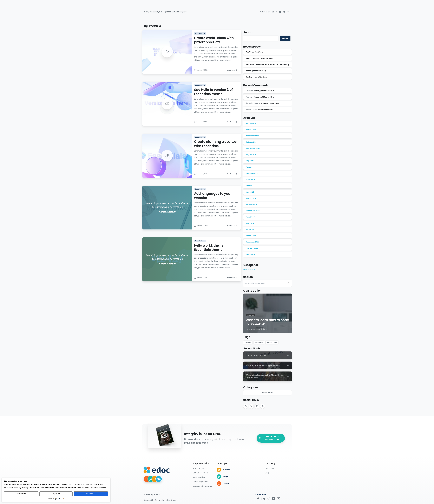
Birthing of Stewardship (256, 71)
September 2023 (253, 211)
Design (248, 342)
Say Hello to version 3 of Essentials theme (213, 91)
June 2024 (250, 186)
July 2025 (250, 161)
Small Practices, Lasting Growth (259, 58)
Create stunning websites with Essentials (215, 143)
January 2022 (251, 254)
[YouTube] (280, 12)
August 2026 (251, 123)
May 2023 (250, 223)
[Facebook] (273, 12)
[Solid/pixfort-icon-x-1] (278, 498)
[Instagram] (288, 12)
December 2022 (252, 242)
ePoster (226, 470)
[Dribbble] (262, 406)
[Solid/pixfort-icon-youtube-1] (273, 498)
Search (248, 32)
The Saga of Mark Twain (269, 103)
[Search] (288, 283)
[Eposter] (154, 479)
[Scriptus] (158, 479)
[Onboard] (147, 479)
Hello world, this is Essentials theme (208, 247)
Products (259, 342)
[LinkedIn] (284, 12)
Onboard (226, 483)
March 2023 (251, 236)
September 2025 (253, 148)
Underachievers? (265, 109)
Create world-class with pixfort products (214, 40)
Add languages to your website (213, 195)
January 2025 (251, 173)
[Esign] (150, 479)
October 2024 (252, 179)
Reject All (56, 493)
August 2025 (251, 154)
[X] (276, 12)
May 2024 (250, 192)
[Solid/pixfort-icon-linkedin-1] (263, 498)
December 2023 (252, 204)
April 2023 (250, 229)
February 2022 (252, 248)
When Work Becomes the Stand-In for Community (267, 64)
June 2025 (250, 167)
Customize (21, 493)
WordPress (272, 342)
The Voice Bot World (254, 52)
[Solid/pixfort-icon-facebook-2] (258, 498)
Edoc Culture (249, 269)
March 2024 (251, 198)
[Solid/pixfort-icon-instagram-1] (268, 498)
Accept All (90, 493)
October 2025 (251, 142)
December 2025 (252, 136)
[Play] (167, 51)
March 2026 (251, 129)
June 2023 (250, 217)
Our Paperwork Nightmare (257, 77)
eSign (225, 476)
